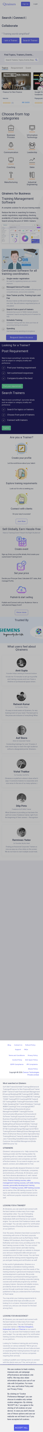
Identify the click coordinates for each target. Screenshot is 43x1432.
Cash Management (32, 1092)
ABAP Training (19, 1111)
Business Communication (25, 1114)
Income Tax (12, 1144)
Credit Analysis (23, 1121)
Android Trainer (16, 1136)
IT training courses (16, 1188)
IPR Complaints (32, 1064)
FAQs (26, 1049)
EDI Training (7, 1102)
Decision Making (16, 1131)
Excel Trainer (35, 1089)
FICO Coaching (21, 1099)
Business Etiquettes (10, 1119)
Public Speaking (9, 1104)
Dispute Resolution (17, 1109)
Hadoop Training (19, 1126)
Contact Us (18, 1045)
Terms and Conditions (17, 1055)
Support (18, 1049)
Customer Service (9, 1141)
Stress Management (31, 1131)
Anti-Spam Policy (31, 1060)
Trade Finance (19, 1092)
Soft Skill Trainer (9, 1087)
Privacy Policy (33, 1055)
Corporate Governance (25, 1116)
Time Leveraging (22, 1107)
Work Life (6, 1134)
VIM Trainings (24, 1094)
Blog (9, 1045)
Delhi (14, 1329)
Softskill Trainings (23, 1087)
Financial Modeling (10, 1094)
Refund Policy (30, 1045)
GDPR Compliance (17, 1064)
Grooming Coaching (26, 1119)
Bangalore (29, 1327)
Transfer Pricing (20, 1097)
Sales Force (7, 1126)
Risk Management (24, 1141)
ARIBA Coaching (9, 1107)
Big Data (16, 1139)
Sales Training (31, 1124)
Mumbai (22, 1327)
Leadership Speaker (30, 1136)
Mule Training (18, 1102)
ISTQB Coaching (9, 1129)
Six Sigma (29, 1134)
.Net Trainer (20, 1104)
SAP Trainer (8, 1092)
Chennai (22, 1329)
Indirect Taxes (8, 1097)
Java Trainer (7, 1139)
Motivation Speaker (28, 1139)
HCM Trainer (32, 1099)
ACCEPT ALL (21, 1427)
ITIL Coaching (31, 1126)
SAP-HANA (34, 1094)
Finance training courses (17, 1180)
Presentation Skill (30, 1102)
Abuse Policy (33, 1069)
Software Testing (9, 1116)
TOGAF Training (9, 1099)
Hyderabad (7, 1329)
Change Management (24, 1129)
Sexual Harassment (17, 1124)
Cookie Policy (17, 1060)
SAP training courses (32, 1188)
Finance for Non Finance (20, 1089)
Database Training (32, 1104)
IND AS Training (33, 1097)
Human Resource (17, 1134)
